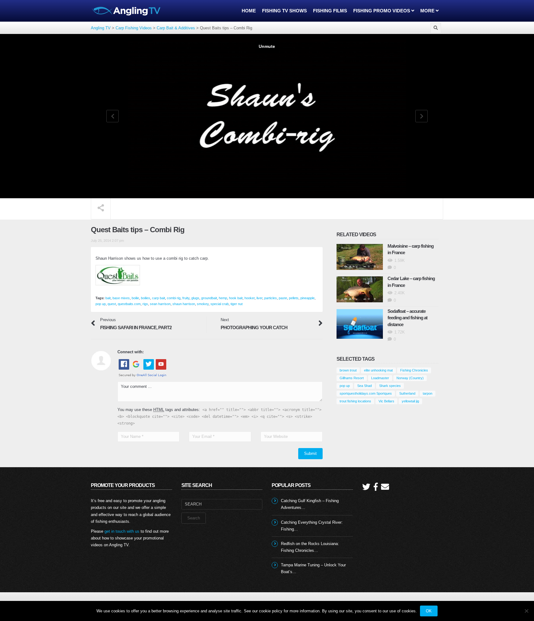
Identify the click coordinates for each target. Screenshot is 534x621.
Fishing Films (330, 10)
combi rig (173, 298)
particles (270, 298)
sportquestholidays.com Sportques (366, 393)
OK (429, 611)
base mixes (121, 298)
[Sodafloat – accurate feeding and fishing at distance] (360, 324)
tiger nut (237, 304)
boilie (135, 298)
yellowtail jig (410, 401)
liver (259, 298)
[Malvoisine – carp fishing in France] (360, 257)
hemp (223, 298)
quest (112, 304)
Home (249, 10)
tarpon (427, 393)
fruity (185, 298)
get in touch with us (121, 531)
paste (283, 298)
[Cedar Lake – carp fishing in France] (360, 289)
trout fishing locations (355, 401)
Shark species (390, 386)
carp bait (158, 298)
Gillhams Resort (352, 378)
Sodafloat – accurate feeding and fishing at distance (407, 317)
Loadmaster (380, 378)
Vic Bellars (386, 401)
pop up (100, 304)
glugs (195, 298)
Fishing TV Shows (284, 10)
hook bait (236, 298)
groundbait (209, 298)
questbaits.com (129, 304)
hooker (249, 298)
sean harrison (160, 304)
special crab (219, 304)
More (428, 10)
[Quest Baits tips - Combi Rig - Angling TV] (126, 10)
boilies (145, 298)
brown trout (348, 370)
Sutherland (407, 393)
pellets (294, 298)
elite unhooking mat (378, 370)
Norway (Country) (410, 378)
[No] (526, 611)
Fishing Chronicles (414, 370)
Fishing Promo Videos (382, 10)
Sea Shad (364, 386)
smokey (203, 304)
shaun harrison (183, 304)
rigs (145, 304)
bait (108, 298)
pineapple (307, 298)
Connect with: (130, 352)
